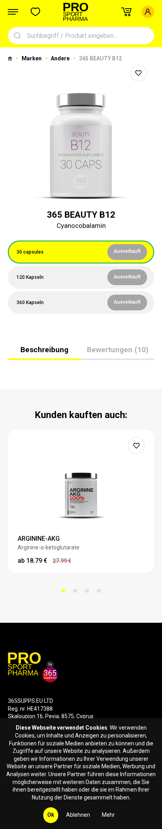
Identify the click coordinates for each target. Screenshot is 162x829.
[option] (81, 132)
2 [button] (75, 591)
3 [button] (87, 591)
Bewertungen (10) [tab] (118, 349)
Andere (61, 58)
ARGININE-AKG (39, 538)
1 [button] (63, 591)
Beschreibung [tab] (44, 349)
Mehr (108, 815)
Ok (50, 815)
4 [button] (99, 591)
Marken (32, 58)
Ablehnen (78, 815)
